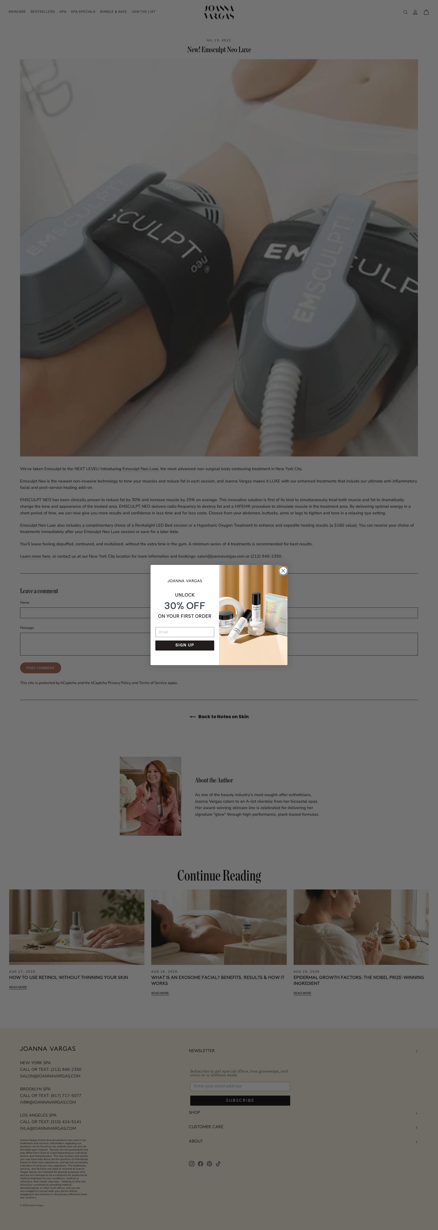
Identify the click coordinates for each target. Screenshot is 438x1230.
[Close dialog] (282, 570)
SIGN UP (184, 645)
